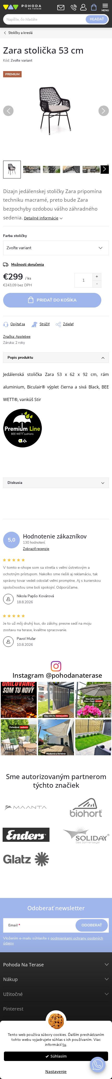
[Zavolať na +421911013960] (74, 7)
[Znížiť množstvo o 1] (96, 283)
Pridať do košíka (57, 300)
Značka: (16, 336)
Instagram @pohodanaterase (57, 675)
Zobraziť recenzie (36, 549)
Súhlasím (59, 1056)
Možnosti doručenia (27, 264)
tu (64, 1044)
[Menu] (105, 7)
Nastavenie (56, 1071)
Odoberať (92, 925)
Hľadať (97, 19)
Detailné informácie (41, 218)
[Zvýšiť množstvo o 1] (96, 276)
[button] (97, 1064)
